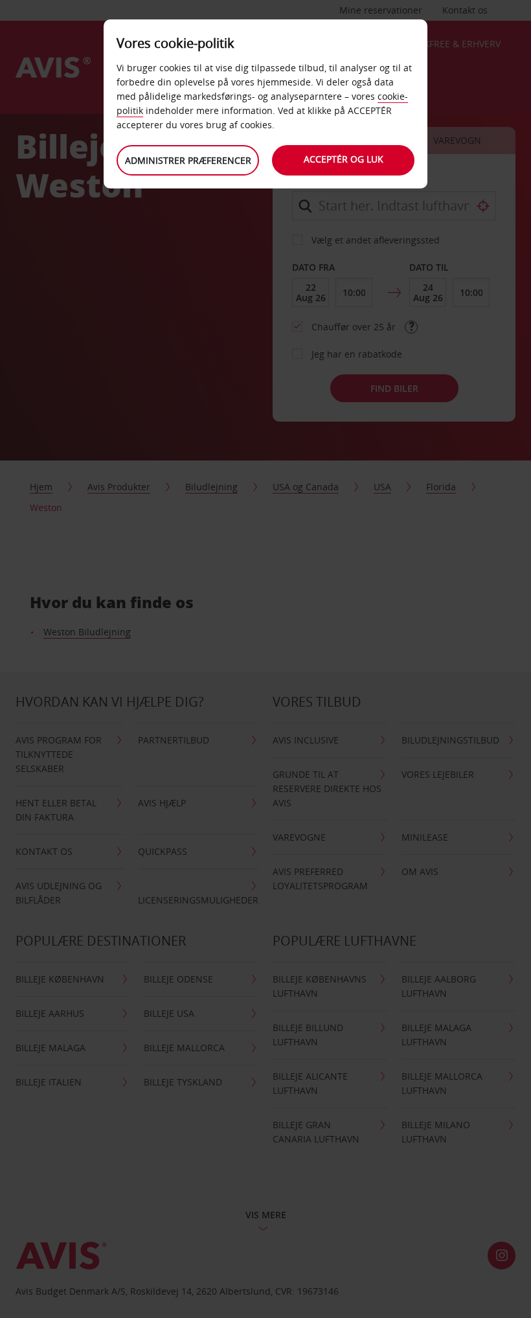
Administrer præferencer (188, 160)
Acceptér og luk (343, 159)
